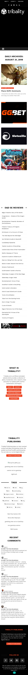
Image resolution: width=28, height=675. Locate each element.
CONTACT (17, 387)
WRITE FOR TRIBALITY (14, 393)
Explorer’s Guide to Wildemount (11, 256)
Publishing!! (14, 398)
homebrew (20, 494)
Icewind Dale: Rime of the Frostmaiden (13, 249)
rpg (22, 487)
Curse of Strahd (6, 305)
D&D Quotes (14, 529)
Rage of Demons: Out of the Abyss (12, 309)
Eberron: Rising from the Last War (12, 260)
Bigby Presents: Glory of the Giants (12, 212)
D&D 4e (10, 507)
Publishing (20, 1)
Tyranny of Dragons (8, 318)
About (6, 1)
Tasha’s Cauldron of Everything (11, 246)
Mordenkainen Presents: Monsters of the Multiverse (13, 222)
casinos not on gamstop (14, 470)
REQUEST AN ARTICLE (14, 390)
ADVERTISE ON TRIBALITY (14, 395)
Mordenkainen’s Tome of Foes (11, 281)
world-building (17, 491)
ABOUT (10, 387)
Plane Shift (10, 88)
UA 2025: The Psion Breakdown (9, 549)
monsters (15, 500)
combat (18, 507)
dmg (23, 500)
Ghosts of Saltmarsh (8, 267)
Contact (13, 1)
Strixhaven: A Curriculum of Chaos (12, 232)
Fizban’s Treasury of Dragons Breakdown (10, 227)
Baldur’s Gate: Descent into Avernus (12, 263)
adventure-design (10, 504)
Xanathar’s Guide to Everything (11, 284)
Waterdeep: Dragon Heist (9, 277)
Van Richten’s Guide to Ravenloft (11, 239)
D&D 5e (3, 88)
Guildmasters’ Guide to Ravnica (11, 270)
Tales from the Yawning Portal (11, 298)
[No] (26, 669)
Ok (14, 672)
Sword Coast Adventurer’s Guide (11, 291)
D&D (15, 487)
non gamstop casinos (14, 525)
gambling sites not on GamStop (14, 466)
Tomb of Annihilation (8, 295)
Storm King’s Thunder (8, 302)
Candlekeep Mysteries (8, 242)
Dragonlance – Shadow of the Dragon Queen (13, 217)
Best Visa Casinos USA (14, 514)
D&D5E (21, 504)
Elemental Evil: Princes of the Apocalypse (10, 313)
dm (9, 491)
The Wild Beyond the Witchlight (11, 235)
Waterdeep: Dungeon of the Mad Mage (13, 274)
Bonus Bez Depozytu (14, 518)
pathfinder (6, 500)
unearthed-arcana (9, 497)
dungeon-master (9, 494)
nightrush (14, 474)
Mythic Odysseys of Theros (10, 253)
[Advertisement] (14, 30)
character (20, 497)
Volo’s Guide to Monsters (9, 288)
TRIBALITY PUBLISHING (14, 455)
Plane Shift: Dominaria (11, 91)
